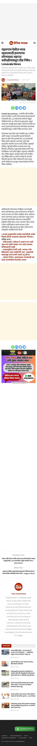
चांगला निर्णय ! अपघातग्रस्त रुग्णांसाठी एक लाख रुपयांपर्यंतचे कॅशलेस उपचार (17, 259)
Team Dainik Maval (13, 80)
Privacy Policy (22, 738)
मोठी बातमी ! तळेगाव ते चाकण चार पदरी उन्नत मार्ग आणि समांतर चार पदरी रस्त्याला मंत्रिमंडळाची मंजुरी (17, 244)
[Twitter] (20, 108)
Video (30, 738)
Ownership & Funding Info (8, 738)
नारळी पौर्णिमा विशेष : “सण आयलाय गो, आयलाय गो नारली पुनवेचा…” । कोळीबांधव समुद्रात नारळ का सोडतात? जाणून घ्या (22, 652)
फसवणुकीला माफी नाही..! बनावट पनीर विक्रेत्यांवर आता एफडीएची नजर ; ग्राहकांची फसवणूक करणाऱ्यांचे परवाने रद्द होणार (17, 252)
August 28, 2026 (15, 657)
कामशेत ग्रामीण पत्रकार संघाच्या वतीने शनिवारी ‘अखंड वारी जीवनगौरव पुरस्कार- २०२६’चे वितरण (23, 695)
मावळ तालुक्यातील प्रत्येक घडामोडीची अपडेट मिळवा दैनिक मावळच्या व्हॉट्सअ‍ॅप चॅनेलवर (18, 236)
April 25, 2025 (26, 80)
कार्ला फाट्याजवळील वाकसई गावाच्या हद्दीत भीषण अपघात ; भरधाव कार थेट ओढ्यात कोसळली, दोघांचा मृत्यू (22, 685)
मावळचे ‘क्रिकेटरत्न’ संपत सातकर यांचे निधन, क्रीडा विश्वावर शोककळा (22, 663)
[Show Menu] (2, 43)
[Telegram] (24, 108)
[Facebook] (16, 108)
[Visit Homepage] (18, 43)
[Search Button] (35, 43)
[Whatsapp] (13, 108)
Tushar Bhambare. (20, 741)
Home (26, 736)
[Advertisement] (18, 21)
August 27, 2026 (15, 710)
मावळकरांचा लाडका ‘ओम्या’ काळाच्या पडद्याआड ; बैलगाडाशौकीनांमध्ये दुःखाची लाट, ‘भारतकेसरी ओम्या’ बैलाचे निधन (23, 705)
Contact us (4, 736)
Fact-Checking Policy (16, 736)
